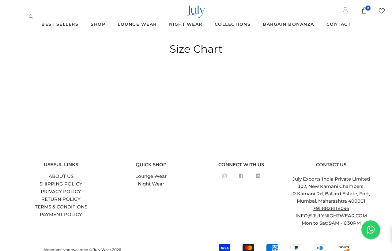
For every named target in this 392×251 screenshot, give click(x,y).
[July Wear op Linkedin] (258, 176)
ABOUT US (61, 176)
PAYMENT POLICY (61, 214)
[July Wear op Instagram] (224, 176)
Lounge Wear (151, 176)
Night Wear (151, 184)
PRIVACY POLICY (61, 191)
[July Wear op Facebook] (241, 176)
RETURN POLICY (61, 199)
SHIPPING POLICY (61, 184)
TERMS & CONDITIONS (61, 207)
